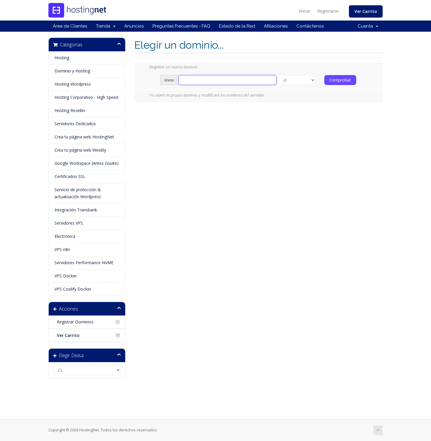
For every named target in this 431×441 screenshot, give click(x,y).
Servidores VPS (69, 223)
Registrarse (328, 11)
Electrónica (65, 236)
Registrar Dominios (74, 322)
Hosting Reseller (70, 110)
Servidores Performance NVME (84, 262)
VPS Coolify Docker (73, 289)
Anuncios (134, 26)
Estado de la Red (237, 26)
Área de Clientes (70, 26)
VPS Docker (66, 276)
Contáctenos (310, 26)
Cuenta (366, 26)
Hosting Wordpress (73, 84)
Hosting (62, 57)
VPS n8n (62, 249)
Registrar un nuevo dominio (174, 67)
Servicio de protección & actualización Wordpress (78, 193)
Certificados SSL (70, 176)
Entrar (304, 11)
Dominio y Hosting (72, 71)
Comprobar (340, 80)
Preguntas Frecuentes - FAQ (181, 26)
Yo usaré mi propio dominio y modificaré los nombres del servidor (207, 95)
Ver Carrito (365, 11)
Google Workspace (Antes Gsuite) (86, 163)
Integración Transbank (76, 210)
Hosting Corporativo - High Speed (86, 97)
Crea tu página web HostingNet (84, 137)
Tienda (104, 26)
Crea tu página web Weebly (80, 150)
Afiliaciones (276, 26)
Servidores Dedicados (75, 123)
